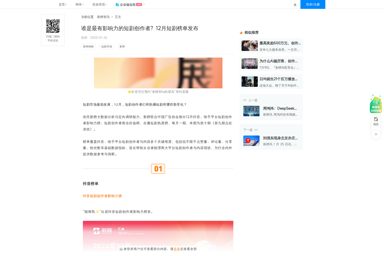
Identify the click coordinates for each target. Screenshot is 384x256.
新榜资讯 (103, 17)
